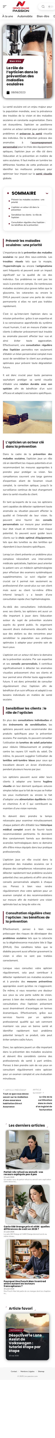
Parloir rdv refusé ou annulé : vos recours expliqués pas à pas (23, 1173)
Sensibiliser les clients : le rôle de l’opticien (26, 216)
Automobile (16, 1330)
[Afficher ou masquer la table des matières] (42, 193)
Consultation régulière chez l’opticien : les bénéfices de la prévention (28, 223)
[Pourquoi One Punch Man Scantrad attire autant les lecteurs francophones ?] (27, 1259)
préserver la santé (31, 133)
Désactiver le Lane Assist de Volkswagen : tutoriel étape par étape (25, 1343)
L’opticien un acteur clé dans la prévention (25, 208)
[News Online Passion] (21, 6)
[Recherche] (43, 6)
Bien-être (15, 61)
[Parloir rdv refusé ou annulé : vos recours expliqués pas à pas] (27, 1149)
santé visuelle (44, 173)
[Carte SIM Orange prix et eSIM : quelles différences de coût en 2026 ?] (27, 1204)
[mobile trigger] (5, 6)
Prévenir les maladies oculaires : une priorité (27, 201)
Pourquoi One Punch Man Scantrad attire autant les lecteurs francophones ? (25, 1284)
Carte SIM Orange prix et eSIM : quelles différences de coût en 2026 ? (27, 1228)
